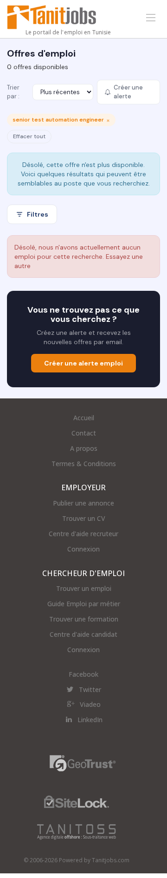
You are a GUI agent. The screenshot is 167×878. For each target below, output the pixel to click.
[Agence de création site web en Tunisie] (76, 831)
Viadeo (90, 704)
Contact (83, 433)
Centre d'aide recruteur (83, 533)
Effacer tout (29, 136)
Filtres (37, 214)
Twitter (90, 689)
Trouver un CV (83, 518)
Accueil (83, 417)
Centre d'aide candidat (83, 634)
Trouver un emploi (83, 588)
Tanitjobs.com (110, 860)
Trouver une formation (83, 619)
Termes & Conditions (83, 463)
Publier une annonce (83, 503)
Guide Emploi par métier (83, 603)
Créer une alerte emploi (83, 363)
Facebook (83, 674)
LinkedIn (90, 719)
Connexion (83, 549)
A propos (83, 448)
